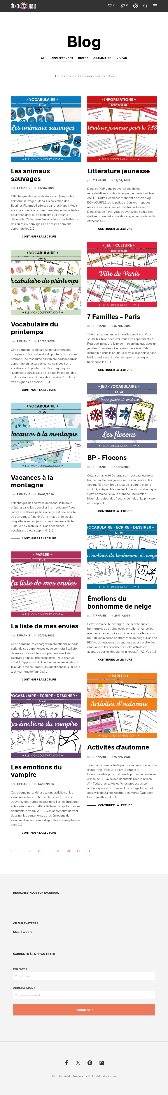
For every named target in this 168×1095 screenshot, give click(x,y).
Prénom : (20, 968)
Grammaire (102, 58)
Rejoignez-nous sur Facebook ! (36, 892)
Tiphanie (23, 188)
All (43, 58)
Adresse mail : (24, 987)
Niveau (121, 58)
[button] (111, 5)
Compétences (62, 58)
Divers (83, 58)
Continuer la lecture (39, 236)
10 (68, 851)
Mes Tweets (23, 932)
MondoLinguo (106, 1076)
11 (78, 851)
